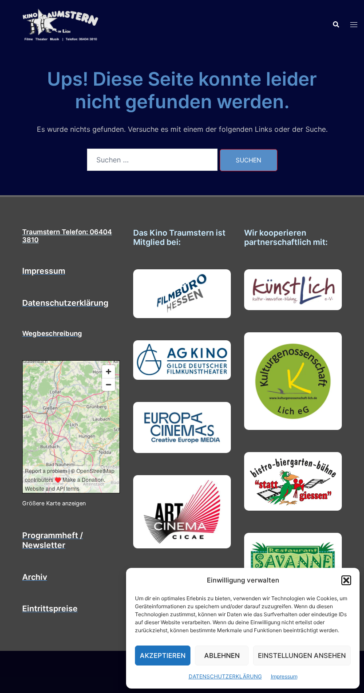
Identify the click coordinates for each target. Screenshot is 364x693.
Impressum (284, 676)
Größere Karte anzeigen (54, 503)
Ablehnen (222, 655)
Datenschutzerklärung (65, 302)
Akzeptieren (163, 655)
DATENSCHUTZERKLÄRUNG (225, 676)
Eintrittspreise (50, 608)
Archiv (34, 577)
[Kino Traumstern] (61, 24)
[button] (346, 580)
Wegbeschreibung (52, 333)
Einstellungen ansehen (302, 655)
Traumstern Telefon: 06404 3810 (67, 236)
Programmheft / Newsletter (52, 540)
